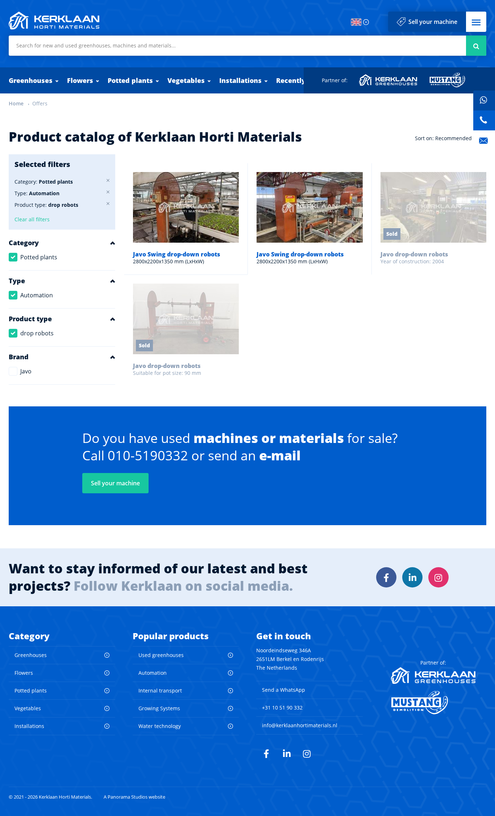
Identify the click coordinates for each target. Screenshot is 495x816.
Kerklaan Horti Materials (54, 21)
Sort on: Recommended (443, 138)
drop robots (37, 333)
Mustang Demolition (447, 80)
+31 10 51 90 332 (282, 707)
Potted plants (130, 80)
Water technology (159, 726)
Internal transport (160, 690)
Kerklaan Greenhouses (388, 80)
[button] (476, 22)
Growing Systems (159, 708)
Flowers (80, 80)
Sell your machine (432, 22)
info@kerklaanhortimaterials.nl (299, 725)
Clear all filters (32, 219)
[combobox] (247, 45)
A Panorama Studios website (134, 797)
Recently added (302, 80)
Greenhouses (31, 80)
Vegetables (186, 80)
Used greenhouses (161, 655)
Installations (240, 80)
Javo (26, 371)
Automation (36, 295)
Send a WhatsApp (283, 689)
